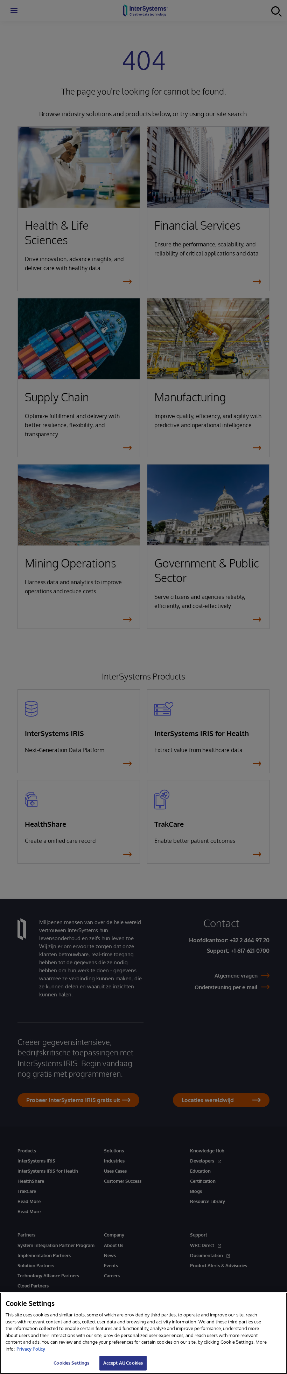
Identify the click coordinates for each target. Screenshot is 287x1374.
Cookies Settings (71, 1363)
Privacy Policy (30, 1349)
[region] (143, 1333)
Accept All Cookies (123, 1363)
